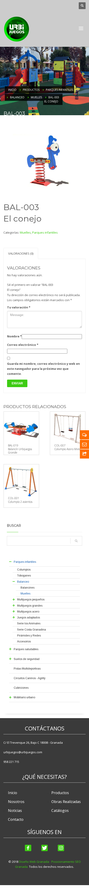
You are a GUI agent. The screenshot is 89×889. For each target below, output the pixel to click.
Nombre (14, 336)
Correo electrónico (22, 345)
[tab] (20, 253)
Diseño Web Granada (34, 862)
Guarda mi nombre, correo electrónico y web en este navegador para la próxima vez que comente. (43, 369)
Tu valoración (18, 307)
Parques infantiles (45, 232)
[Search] (76, 541)
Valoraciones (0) (20, 253)
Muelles (25, 232)
